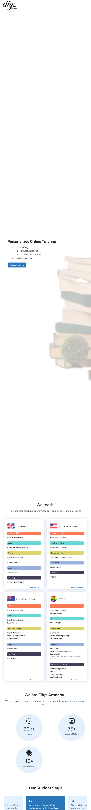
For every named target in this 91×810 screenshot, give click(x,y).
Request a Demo (17, 264)
